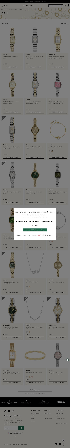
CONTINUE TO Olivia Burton (35, 230)
